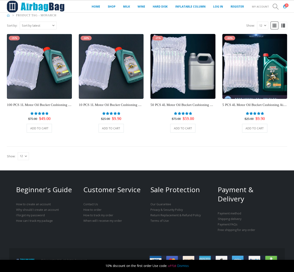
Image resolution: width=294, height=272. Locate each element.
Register (237, 6)
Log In (218, 6)
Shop (112, 6)
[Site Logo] (35, 6)
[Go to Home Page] (8, 15)
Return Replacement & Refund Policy (175, 215)
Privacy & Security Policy (166, 210)
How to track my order (98, 215)
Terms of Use (159, 221)
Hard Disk (160, 6)
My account (260, 6)
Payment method (229, 213)
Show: (250, 25)
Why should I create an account (37, 210)
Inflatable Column (190, 6)
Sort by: (12, 25)
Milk (126, 6)
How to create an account (33, 204)
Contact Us (90, 204)
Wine (141, 6)
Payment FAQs (227, 224)
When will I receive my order (102, 221)
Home (96, 6)
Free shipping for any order (236, 230)
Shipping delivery (229, 219)
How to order (92, 210)
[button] (275, 7)
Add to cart (39, 128)
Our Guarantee (160, 204)
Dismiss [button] (183, 266)
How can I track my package (34, 221)
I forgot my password (30, 215)
